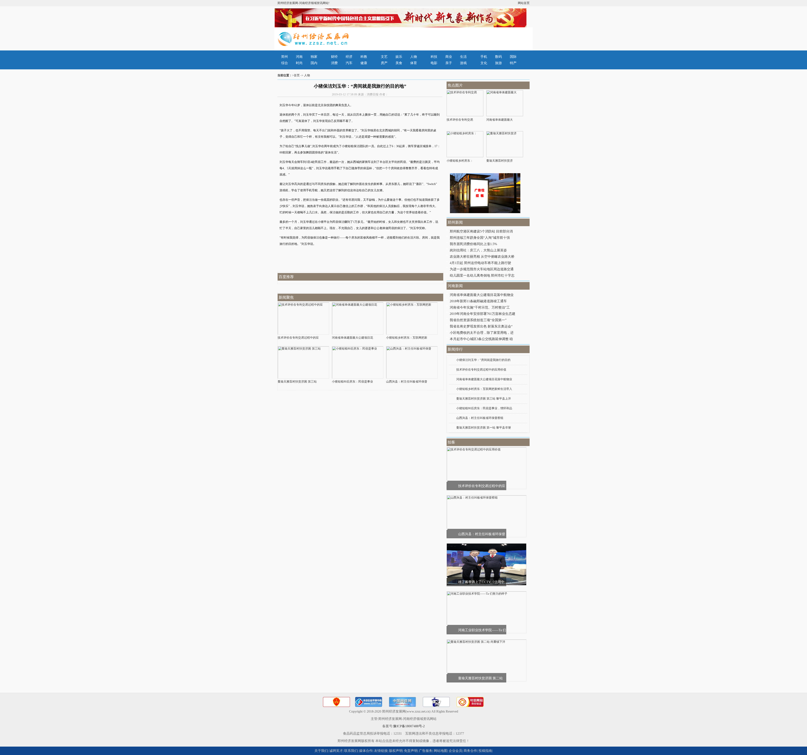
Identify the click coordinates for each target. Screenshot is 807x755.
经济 (349, 56)
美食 (399, 63)
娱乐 (399, 56)
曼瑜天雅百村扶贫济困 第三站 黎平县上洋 (483, 398)
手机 (483, 56)
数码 (498, 56)
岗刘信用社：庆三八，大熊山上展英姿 (478, 250)
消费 (334, 63)
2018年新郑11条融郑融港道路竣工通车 (478, 301)
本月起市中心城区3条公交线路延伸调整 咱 (481, 339)
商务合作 (470, 750)
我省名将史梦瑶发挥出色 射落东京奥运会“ (481, 326)
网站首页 (524, 3)
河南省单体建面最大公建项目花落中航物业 (482, 295)
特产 (513, 63)
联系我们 (351, 750)
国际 (513, 56)
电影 (434, 63)
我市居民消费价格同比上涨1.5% (473, 244)
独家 (314, 56)
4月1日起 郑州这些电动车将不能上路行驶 (480, 263)
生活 (463, 56)
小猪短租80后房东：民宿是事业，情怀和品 (484, 408)
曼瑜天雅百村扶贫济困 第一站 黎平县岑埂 (483, 427)
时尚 (299, 63)
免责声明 (410, 750)
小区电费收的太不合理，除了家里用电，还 (482, 332)
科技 (434, 56)
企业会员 (455, 750)
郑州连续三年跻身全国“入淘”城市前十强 (480, 237)
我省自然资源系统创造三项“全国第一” (478, 320)
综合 (284, 63)
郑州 (284, 56)
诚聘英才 (336, 750)
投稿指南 (485, 750)
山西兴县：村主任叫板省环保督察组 (479, 418)
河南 (299, 56)
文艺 (384, 56)
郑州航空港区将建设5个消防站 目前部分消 (481, 231)
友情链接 (381, 750)
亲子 (448, 63)
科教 (363, 56)
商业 (448, 56)
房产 (384, 63)
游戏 (463, 63)
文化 (483, 63)
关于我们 (321, 750)
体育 (413, 63)
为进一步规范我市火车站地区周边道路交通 (482, 269)
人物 (413, 56)
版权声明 (395, 750)
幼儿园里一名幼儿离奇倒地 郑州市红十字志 (482, 275)
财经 (334, 56)
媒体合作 (366, 750)
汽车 (349, 63)
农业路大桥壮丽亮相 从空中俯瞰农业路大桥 (482, 256)
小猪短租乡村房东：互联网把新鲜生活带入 (484, 389)
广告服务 (425, 750)
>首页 (296, 75)
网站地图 (440, 750)
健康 (363, 63)
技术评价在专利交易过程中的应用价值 (481, 369)
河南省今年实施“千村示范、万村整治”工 (480, 307)
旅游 (498, 63)
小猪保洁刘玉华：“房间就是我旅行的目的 (483, 360)
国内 (314, 63)
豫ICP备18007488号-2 (409, 726)
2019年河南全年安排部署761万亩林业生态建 (482, 313)
